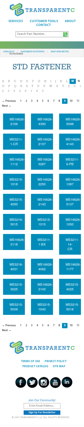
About (70, 21)
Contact (43, 25)
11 (77, 101)
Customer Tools (44, 21)
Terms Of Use (30, 361)
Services (15, 21)
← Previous (9, 101)
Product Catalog (35, 366)
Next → (6, 105)
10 (71, 101)
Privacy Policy (55, 361)
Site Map (59, 366)
